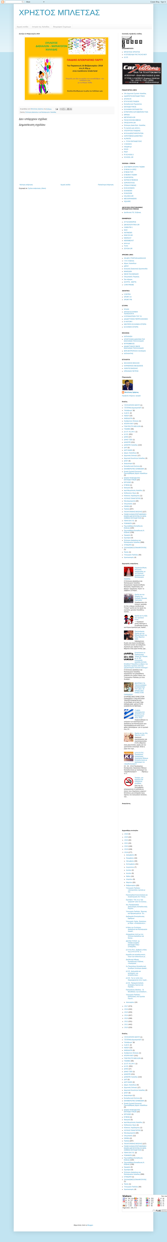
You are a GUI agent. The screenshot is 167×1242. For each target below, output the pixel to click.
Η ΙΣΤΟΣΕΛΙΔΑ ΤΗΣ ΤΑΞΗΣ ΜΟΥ (135, 54)
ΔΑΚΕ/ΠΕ (127, 442)
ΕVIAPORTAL (129, 177)
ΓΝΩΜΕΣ (127, 429)
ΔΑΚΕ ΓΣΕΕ (128, 440)
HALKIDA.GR (128, 196)
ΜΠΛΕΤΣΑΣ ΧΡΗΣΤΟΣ (132, 52)
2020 (126, 846)
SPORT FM (128, 300)
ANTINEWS (128, 233)
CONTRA (127, 294)
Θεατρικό (127, 488)
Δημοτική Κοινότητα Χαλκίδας (134, 458)
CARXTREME (129, 285)
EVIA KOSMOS (129, 188)
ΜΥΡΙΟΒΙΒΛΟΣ (129, 344)
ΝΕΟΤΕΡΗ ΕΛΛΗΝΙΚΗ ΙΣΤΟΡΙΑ (135, 324)
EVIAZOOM (128, 193)
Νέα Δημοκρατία (129, 501)
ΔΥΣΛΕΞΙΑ (127, 99)
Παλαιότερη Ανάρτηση (106, 185)
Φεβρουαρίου (131, 885)
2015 (126, 1012)
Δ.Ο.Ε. (126, 57)
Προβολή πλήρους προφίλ (131, 396)
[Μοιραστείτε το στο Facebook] (68, 109)
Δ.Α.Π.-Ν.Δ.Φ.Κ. (129, 432)
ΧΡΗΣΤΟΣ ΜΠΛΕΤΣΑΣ (59, 12)
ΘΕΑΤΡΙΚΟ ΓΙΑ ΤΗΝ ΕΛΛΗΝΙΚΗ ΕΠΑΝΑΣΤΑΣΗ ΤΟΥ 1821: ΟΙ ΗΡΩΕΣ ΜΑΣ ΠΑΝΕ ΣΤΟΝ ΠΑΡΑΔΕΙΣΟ (135, 688)
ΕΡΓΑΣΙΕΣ (127, 482)
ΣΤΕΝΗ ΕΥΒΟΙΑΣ (130, 185)
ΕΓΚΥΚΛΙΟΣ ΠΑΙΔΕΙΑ (131, 101)
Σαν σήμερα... (128, 279)
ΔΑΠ (125, 448)
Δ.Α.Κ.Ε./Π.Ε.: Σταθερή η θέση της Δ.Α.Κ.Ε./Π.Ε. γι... (136, 951)
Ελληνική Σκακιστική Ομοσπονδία (135, 269)
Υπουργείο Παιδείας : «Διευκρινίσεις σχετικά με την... (135, 890)
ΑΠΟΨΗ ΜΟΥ (132, 405)
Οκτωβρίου (130, 861)
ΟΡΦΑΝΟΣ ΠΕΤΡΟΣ (131, 371)
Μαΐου (128, 876)
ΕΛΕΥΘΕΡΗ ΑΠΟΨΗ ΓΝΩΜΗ (134, 167)
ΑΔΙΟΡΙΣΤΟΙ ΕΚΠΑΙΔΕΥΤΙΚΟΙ (134, 96)
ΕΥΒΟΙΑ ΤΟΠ (128, 172)
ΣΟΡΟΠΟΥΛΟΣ (129, 183)
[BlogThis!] (63, 109)
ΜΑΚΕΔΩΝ (128, 271)
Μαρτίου (129, 882)
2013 (126, 1018)
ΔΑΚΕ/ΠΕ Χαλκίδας (131, 445)
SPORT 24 (128, 297)
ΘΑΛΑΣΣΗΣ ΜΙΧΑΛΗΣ (131, 363)
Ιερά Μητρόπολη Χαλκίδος (133, 490)
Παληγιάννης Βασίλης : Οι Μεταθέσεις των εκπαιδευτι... (137, 991)
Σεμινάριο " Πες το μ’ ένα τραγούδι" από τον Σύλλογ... (136, 901)
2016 (126, 1009)
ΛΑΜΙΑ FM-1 (128, 227)
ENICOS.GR (128, 235)
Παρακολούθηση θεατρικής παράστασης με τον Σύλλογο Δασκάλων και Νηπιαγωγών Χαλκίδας (135, 573)
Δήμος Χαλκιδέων (130, 263)
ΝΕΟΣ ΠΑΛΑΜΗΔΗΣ (131, 274)
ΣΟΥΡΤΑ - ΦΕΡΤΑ (130, 282)
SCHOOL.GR (128, 157)
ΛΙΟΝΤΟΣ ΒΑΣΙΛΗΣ (131, 368)
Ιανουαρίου (130, 1002)
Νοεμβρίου (130, 858)
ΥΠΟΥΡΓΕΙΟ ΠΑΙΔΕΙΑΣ (132, 131)
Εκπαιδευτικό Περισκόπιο (133, 104)
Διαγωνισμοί (128, 463)
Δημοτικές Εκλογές (130, 455)
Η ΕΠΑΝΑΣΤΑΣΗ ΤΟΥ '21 (133, 316)
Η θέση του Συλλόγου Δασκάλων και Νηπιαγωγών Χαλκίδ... (136, 929)
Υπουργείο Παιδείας (131, 555)
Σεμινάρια (127, 538)
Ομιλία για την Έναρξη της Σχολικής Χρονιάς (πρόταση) (141, 597)
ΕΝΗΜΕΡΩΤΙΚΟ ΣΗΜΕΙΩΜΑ (134, 469)
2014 (126, 1015)
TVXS (126, 246)
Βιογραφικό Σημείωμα (62, 27)
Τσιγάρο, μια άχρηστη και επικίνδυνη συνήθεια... (139, 780)
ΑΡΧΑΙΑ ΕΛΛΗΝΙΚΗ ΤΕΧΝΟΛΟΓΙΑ (131, 313)
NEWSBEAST (129, 241)
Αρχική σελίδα (22, 27)
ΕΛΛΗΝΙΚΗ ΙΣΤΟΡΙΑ (131, 327)
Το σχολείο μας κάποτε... (132, 128)
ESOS (126, 149)
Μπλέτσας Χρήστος (132, 392)
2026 (126, 834)
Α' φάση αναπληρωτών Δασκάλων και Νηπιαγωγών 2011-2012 (140, 714)
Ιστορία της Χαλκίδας (40, 27)
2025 (126, 837)
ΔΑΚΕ (126, 437)
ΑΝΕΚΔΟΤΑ (128, 418)
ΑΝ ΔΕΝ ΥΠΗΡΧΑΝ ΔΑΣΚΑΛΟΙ (135, 258)
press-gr (127, 243)
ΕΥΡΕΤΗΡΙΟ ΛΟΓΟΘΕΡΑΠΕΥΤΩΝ (136, 112)
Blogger (90, 1225)
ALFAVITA (127, 139)
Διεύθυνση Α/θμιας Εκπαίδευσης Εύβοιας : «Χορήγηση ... (135, 961)
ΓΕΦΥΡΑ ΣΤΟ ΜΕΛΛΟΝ (132, 426)
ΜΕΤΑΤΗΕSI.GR (129, 117)
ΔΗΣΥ (126, 461)
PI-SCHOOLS (129, 155)
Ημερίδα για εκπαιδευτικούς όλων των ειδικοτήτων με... (136, 955)
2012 (126, 1021)
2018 (126, 852)
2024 (126, 840)
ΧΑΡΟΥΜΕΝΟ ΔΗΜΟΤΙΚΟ (133, 136)
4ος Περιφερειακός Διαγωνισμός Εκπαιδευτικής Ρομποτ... (136, 906)
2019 (126, 849)
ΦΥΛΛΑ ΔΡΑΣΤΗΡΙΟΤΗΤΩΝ (133, 133)
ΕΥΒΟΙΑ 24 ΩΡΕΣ (130, 169)
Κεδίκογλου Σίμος (130, 493)
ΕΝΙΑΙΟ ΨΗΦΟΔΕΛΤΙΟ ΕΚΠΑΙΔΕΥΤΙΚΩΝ (132, 479)
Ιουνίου (129, 873)
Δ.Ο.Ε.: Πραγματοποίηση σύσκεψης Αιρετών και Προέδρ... (134, 985)
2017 (126, 1006)
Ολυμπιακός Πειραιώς (131, 277)
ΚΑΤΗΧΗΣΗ (128, 336)
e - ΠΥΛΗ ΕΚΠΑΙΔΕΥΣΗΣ (133, 141)
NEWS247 (127, 238)
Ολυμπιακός (128, 504)
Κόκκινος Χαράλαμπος (132, 496)
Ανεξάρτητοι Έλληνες (131, 421)
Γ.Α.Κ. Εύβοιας (129, 261)
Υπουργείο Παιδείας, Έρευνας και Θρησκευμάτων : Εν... (136, 912)
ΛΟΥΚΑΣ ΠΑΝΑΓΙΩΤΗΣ (132, 498)
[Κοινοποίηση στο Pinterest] (71, 109)
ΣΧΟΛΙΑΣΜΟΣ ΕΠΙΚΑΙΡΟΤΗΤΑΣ (135, 548)
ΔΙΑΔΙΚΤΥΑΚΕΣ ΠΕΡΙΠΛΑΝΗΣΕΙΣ (136, 319)
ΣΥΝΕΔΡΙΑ (128, 545)
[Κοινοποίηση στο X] (66, 109)
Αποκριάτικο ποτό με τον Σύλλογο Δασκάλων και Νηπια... (135, 936)
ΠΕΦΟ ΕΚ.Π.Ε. (129, 521)
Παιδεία (126, 509)
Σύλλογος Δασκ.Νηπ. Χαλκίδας (134, 125)
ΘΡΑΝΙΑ (127, 115)
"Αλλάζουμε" (128, 410)
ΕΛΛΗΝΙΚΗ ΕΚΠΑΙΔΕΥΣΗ (133, 109)
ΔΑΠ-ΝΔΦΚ (128, 450)
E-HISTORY (128, 322)
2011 (126, 1024)
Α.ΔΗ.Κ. (126, 413)
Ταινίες (126, 552)
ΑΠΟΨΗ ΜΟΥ (129, 424)
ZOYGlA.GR (128, 248)
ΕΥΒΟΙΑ (127, 485)
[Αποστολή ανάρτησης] (56, 109)
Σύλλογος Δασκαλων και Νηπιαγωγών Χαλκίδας (40, 112)
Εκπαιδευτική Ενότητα (132, 466)
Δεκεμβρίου (130, 855)
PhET (126, 152)
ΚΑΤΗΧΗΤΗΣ (128, 353)
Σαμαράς (127, 535)
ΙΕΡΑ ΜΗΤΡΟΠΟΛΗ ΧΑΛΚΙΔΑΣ (135, 351)
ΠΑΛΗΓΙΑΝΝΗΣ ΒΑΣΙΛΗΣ (133, 512)
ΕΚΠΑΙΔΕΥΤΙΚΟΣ (130, 107)
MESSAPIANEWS (130, 199)
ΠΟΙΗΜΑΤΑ (128, 523)
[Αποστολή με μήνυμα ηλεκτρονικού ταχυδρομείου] (61, 109)
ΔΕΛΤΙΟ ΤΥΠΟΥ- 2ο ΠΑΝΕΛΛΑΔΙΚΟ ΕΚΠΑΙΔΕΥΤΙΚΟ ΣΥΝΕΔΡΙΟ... (133, 944)
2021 (126, 843)
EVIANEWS (128, 191)
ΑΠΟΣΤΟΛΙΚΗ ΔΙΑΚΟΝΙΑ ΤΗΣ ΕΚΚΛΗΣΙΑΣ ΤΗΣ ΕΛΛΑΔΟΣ (134, 340)
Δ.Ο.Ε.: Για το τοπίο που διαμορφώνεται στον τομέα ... (137, 979)
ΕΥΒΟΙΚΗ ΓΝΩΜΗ (130, 175)
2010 (126, 1027)
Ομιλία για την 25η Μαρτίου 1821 (141, 734)
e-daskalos (128, 144)
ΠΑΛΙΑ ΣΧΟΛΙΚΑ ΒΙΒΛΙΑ (132, 120)
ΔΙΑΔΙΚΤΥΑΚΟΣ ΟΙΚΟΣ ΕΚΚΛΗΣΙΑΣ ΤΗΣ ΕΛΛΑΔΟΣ (134, 347)
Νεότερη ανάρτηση (26, 185)
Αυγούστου (130, 867)
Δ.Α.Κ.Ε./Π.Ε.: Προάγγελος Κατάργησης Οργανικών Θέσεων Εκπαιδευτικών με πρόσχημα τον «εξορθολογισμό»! (136, 758)
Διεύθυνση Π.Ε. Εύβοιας (132, 212)
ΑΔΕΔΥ (126, 416)
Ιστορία (126, 309)
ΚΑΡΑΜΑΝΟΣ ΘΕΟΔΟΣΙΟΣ (133, 366)
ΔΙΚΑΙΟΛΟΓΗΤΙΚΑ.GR (131, 225)
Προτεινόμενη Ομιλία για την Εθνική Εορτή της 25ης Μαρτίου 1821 (141, 635)
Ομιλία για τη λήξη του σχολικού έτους (141, 617)
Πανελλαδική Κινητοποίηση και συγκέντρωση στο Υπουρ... (137, 896)
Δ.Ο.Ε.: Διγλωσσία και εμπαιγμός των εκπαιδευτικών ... (133, 973)
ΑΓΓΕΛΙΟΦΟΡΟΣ (130, 222)
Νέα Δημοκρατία (133, 408)
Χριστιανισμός (129, 557)
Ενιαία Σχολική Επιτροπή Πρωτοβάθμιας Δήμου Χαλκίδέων (135, 472)
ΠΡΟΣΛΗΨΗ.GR (130, 123)
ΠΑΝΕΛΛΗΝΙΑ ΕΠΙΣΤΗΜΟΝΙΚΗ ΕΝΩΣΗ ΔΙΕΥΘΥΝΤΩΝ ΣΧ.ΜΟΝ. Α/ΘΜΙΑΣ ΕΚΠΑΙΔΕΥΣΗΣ (135, 516)
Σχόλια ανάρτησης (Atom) (37, 188)
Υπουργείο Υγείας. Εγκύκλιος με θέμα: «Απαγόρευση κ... (136, 922)
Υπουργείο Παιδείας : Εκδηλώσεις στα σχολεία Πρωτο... (135, 996)
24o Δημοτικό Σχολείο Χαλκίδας (135, 93)
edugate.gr (128, 147)
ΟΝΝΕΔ (127, 506)
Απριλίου (129, 879)
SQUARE (127, 201)
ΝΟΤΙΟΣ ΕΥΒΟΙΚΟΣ (131, 180)
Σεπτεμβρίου (130, 864)
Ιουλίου (129, 870)
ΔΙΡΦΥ (126, 266)
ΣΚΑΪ (125, 230)
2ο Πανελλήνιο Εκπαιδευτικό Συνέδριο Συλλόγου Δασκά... (137, 967)
